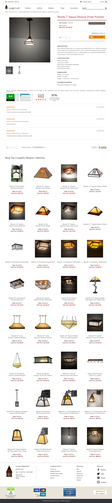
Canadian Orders (54, 475)
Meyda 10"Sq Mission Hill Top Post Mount (17, 187)
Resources (79, 478)
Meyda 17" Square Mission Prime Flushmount (69, 225)
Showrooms (80, 473)
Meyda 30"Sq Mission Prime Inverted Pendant (17, 374)
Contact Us (53, 469)
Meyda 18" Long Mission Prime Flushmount (17, 299)
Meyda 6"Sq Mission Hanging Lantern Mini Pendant (17, 412)
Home (6, 12)
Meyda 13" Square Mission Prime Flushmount (69, 187)
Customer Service (86, 1)
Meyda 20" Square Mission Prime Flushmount (43, 299)
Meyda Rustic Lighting (53, 12)
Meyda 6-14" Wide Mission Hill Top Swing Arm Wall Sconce (95, 412)
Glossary (79, 471)
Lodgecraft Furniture (54, 500)
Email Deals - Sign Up (13, 1)
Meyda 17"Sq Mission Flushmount (17, 262)
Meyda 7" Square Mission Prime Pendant (69, 450)
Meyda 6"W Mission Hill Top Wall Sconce (43, 412)
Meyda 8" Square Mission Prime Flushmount (95, 450)
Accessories (74, 8)
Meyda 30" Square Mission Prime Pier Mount (95, 337)
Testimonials (80, 475)
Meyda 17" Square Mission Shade (95, 224)
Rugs (62, 8)
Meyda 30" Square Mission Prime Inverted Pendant (69, 337)
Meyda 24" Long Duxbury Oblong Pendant (17, 337)
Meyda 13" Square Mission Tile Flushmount (17, 225)
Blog (78, 469)
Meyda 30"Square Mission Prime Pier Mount (43, 374)
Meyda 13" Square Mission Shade (95, 186)
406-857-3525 (19, 469)
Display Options (26, 147)
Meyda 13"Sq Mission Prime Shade (43, 225)
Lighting (39, 8)
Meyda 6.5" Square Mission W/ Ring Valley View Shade (16, 450)
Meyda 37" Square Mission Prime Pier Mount (69, 374)
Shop (97, 23)
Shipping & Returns (55, 471)
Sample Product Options (56, 473)
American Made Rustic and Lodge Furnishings (30, 12)
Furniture (28, 8)
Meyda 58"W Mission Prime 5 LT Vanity (95, 374)
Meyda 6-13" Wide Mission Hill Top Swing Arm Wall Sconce (69, 412)
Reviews (79, 480)
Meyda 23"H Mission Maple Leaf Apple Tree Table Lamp (95, 299)
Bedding (51, 8)
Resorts (52, 478)
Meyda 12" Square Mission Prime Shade (43, 187)
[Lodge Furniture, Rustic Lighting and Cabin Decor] (12, 7)
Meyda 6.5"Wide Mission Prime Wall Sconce (42, 450)
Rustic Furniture (13, 12)
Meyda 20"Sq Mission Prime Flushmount (69, 299)
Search (106, 8)
